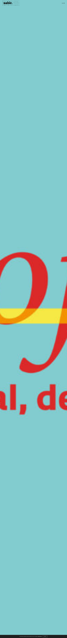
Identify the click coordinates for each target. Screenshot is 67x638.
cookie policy (40, 636)
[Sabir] (10, 3)
